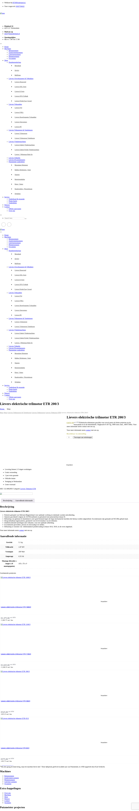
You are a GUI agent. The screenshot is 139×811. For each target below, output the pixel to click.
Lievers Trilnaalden (15, 104)
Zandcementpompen (16, 53)
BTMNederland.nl (19, 3)
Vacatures (7, 803)
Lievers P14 (18, 108)
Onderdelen (13, 203)
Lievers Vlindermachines (17, 142)
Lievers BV (18, 127)
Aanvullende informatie (24, 500)
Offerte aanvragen (15, 209)
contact (88, 430)
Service (6, 197)
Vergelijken (69, 465)
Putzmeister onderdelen (17, 162)
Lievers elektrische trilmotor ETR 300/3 (15, 701)
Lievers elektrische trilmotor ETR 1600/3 (16, 607)
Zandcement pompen (11, 778)
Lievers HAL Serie (20, 87)
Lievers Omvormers (21, 122)
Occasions (12, 58)
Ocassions (7, 784)
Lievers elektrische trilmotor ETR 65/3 (15, 748)
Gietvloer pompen (10, 782)
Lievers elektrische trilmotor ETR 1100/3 (16, 654)
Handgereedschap (15, 62)
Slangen (17, 174)
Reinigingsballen (20, 179)
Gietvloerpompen (15, 54)
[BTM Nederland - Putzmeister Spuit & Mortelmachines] (2, 13)
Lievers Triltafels (14, 158)
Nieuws (7, 205)
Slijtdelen (18, 194)
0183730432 (20, 6)
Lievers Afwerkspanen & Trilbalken (21, 78)
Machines (7, 49)
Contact (7, 207)
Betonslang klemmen (21, 165)
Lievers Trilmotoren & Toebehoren (21, 130)
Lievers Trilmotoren (21, 133)
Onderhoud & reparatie (17, 199)
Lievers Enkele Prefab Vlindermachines (27, 150)
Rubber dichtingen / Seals (23, 170)
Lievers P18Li (19, 112)
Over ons (12, 211)
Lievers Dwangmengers (17, 160)
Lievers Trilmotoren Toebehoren (25, 138)
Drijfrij (17, 70)
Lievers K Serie (19, 91)
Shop (6, 60)
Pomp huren (13, 201)
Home (6, 47)
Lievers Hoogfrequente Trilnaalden (25, 117)
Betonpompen (13, 51)
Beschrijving (7, 500)
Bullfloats (18, 75)
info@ (12, 34)
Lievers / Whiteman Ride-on (23, 154)
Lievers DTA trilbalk (21, 96)
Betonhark (18, 66)
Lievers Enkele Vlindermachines (25, 145)
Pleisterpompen (14, 56)
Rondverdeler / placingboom (23, 189)
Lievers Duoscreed (20, 82)
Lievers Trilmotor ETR (53, 413)
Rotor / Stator (19, 184)
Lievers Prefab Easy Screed (23, 101)
